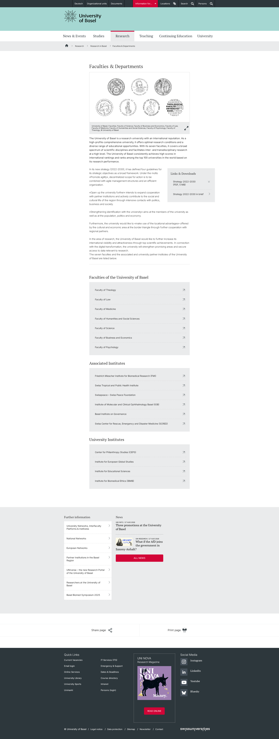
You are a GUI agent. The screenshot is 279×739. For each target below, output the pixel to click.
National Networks (76, 538)
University (205, 36)
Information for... (143, 3)
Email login (69, 666)
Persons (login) (108, 690)
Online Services (72, 672)
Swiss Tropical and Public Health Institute (116, 385)
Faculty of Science (104, 328)
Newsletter (145, 729)
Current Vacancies (73, 660)
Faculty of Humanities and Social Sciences (117, 318)
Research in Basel (98, 46)
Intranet (104, 684)
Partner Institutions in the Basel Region (83, 559)
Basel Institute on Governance (110, 414)
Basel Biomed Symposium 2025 (83, 595)
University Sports (72, 684)
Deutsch (79, 3)
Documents (116, 3)
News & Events (74, 36)
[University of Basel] (82, 16)
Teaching (146, 36)
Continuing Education (175, 36)
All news (139, 558)
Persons (201, 4)
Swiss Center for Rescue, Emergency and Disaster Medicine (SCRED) (131, 423)
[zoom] (139, 96)
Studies (98, 36)
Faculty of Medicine (105, 309)
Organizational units (97, 3)
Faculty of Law (102, 299)
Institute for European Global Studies (114, 461)
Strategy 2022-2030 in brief (188, 194)
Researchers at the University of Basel (83, 584)
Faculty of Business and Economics (113, 337)
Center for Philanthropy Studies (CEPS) (115, 452)
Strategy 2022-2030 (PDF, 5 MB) (184, 183)
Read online (154, 711)
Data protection (114, 729)
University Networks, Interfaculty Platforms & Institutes (84, 527)
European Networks (77, 548)
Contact (159, 729)
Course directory (109, 678)
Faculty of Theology (105, 290)
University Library (73, 678)
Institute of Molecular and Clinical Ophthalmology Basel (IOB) (127, 404)
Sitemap (131, 729)
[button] (101, 630)
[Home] (67, 46)
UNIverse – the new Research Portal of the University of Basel (85, 571)
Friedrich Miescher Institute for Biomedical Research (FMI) (125, 375)
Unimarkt (68, 690)
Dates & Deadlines (110, 672)
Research (122, 36)
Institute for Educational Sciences (112, 471)
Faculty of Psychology (106, 347)
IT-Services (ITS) (109, 660)
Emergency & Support (112, 666)
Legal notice (96, 729)
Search (183, 4)
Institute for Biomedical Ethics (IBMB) (114, 480)
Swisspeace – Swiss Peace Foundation (115, 395)
